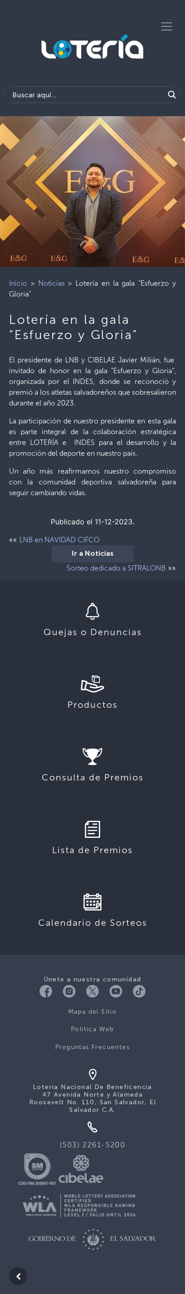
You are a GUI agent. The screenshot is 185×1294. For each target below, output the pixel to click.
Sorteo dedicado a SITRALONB (116, 568)
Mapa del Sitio (92, 1011)
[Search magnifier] (172, 94)
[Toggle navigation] (166, 26)
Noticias (51, 283)
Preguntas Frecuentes (92, 1047)
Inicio (18, 283)
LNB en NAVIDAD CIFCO (59, 540)
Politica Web (92, 1029)
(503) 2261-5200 (93, 1145)
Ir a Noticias (93, 554)
